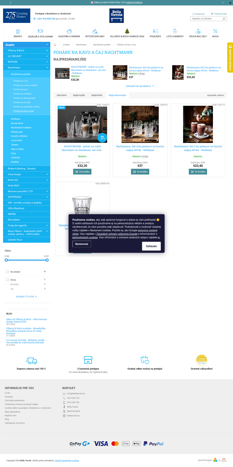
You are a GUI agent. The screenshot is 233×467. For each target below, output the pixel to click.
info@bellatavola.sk (76, 393)
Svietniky (15, 157)
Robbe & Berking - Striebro (22, 168)
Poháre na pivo (20, 89)
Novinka (27, 284)
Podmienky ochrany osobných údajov (21, 404)
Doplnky (15, 162)
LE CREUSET (15, 56)
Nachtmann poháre (20, 74)
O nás (7, 393)
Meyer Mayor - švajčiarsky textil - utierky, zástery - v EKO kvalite (25, 232)
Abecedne (61, 95)
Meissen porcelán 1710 (20, 191)
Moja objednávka (12, 412)
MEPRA (12, 214)
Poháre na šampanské (24, 98)
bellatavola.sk (73, 415)
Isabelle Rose (15, 239)
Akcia (27, 279)
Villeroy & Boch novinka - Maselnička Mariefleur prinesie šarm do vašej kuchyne (25, 330)
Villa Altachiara (16, 208)
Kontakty (9, 397)
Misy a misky (17, 149)
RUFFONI (12, 61)
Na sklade (27, 271)
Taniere (14, 144)
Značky (9, 44)
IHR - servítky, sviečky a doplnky (25, 202)
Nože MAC (13, 185)
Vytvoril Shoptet (205, 460)
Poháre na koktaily (22, 93)
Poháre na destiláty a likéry (26, 106)
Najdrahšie (96, 95)
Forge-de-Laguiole (17, 225)
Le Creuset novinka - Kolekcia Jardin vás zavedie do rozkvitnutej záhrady (25, 341)
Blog (7, 419)
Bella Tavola (72, 407)
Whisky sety (17, 132)
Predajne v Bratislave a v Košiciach (53, 13)
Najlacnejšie (79, 95)
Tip (27, 288)
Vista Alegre (14, 174)
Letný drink (16, 140)
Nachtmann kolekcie (21, 127)
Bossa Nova (17, 123)
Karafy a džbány (19, 136)
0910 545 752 (73, 398)
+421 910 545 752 (56, 18)
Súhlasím (151, 246)
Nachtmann (14, 67)
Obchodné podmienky (15, 400)
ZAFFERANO (14, 197)
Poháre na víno (20, 81)
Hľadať (224, 19)
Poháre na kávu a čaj (23, 111)
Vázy (13, 153)
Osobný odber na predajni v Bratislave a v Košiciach (28, 408)
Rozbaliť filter (25, 296)
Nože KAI (13, 180)
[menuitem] (18, 33)
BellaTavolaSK (73, 411)
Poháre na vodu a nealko (25, 85)
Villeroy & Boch (16, 50)
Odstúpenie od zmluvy (15, 423)
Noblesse (15, 119)
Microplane (14, 219)
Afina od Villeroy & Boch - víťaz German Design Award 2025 (26, 320)
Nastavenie (81, 244)
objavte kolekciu (134, 2)
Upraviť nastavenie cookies (67, 460)
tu (159, 237)
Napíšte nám (10, 415)
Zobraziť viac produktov (138, 86)
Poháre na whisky (22, 102)
